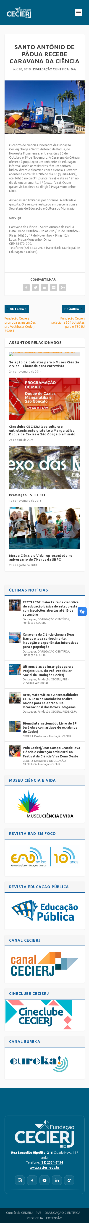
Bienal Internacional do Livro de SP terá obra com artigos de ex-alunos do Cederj (50, 727)
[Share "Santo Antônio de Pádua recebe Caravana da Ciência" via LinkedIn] (44, 287)
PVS (39, 1213)
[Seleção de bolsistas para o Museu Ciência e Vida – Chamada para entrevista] (44, 354)
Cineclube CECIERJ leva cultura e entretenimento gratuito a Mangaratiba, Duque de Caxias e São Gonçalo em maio (42, 430)
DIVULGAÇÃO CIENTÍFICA (51, 69)
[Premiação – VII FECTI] (44, 467)
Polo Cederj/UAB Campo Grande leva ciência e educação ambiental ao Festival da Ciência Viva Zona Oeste (51, 752)
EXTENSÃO (54, 1218)
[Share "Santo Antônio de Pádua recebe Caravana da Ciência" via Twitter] (35, 287)
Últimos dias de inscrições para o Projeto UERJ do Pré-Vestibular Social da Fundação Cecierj (48, 671)
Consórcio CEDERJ (19, 1213)
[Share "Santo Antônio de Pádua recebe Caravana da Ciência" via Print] (62, 287)
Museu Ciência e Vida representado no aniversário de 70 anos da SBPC (41, 557)
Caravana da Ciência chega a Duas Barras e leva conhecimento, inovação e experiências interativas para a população (50, 641)
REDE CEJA (70, 711)
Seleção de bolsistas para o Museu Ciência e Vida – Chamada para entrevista (44, 364)
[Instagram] (20, 1180)
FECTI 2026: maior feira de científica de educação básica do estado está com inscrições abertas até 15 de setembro (51, 608)
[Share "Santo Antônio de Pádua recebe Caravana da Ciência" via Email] (53, 287)
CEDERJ (28, 736)
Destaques (29, 619)
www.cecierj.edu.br (45, 1167)
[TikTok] (69, 1180)
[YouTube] (44, 1180)
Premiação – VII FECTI (27, 495)
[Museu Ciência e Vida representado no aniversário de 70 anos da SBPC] (44, 528)
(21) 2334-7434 (51, 1162)
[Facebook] (32, 1180)
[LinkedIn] (57, 1180)
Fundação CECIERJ (34, 622)
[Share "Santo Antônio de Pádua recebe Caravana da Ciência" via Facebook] (26, 287)
